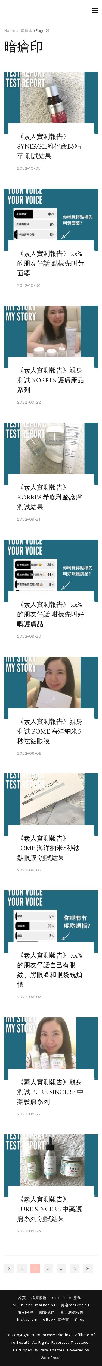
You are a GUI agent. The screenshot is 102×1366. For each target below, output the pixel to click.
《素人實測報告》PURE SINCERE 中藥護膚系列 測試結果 (49, 1209)
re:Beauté (20, 1342)
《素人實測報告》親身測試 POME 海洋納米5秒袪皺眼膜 (49, 731)
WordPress (50, 1357)
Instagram (27, 1319)
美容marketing (75, 1305)
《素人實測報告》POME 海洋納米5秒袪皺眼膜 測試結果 (48, 848)
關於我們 (47, 1312)
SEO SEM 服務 (66, 1298)
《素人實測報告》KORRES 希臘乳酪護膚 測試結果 (49, 497)
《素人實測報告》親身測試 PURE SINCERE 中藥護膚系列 (50, 1092)
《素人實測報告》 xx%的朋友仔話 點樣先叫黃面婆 (50, 263)
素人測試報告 (72, 1312)
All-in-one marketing (34, 1305)
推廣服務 (39, 1298)
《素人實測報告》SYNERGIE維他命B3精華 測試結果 (49, 146)
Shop (80, 1319)
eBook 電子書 (56, 1319)
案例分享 (26, 1312)
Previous (9, 1268)
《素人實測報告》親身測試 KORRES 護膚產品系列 (50, 380)
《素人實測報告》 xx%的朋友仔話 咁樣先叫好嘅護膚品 (50, 614)
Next (87, 1268)
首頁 (22, 1298)
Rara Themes (51, 1350)
